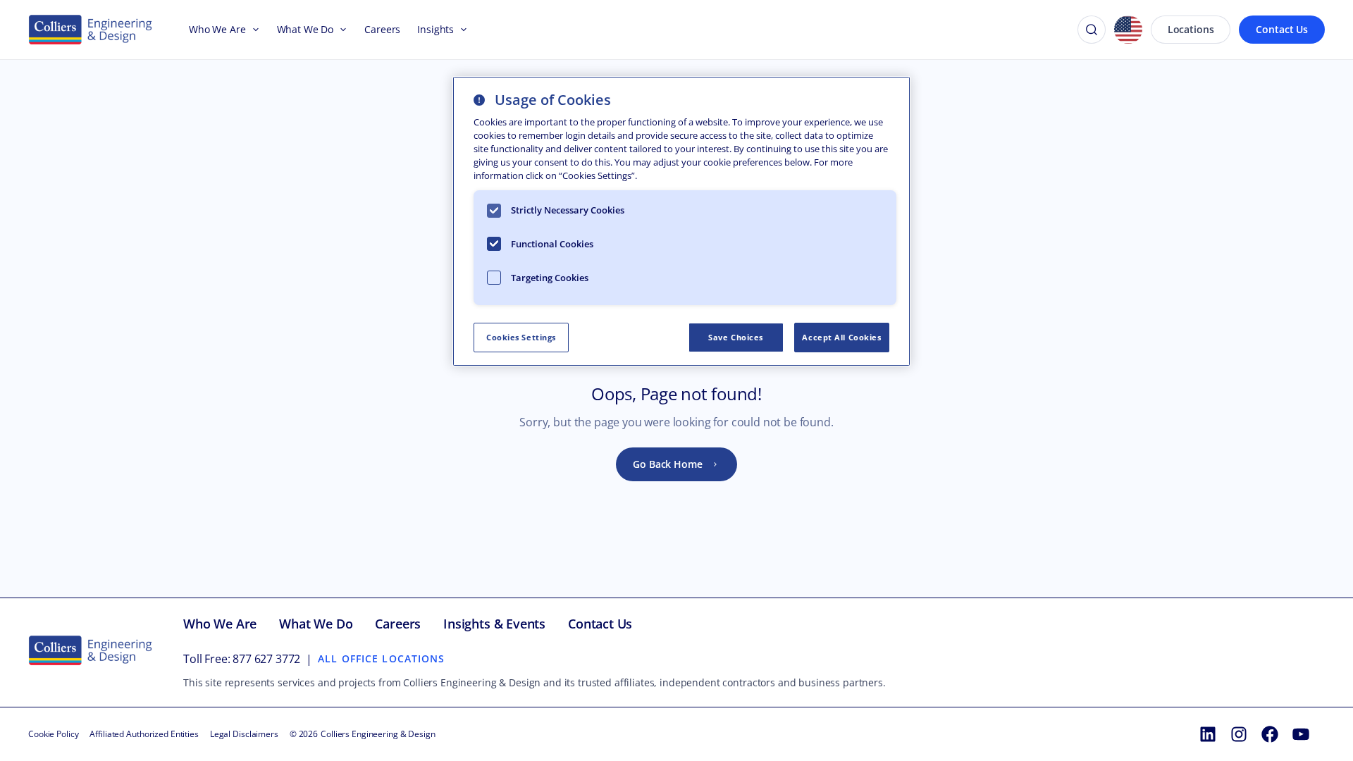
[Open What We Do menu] (340, 29)
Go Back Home (667, 464)
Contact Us (1282, 29)
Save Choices (735, 337)
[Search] (1091, 30)
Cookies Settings (521, 337)
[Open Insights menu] (461, 29)
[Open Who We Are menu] (253, 29)
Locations (1191, 29)
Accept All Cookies (841, 337)
